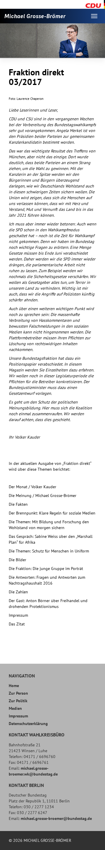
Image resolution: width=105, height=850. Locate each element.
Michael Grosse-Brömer (35, 16)
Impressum (18, 716)
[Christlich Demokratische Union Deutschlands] (95, 4)
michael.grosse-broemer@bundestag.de (56, 818)
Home (14, 685)
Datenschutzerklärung (28, 723)
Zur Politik (18, 700)
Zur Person (18, 693)
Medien (15, 708)
